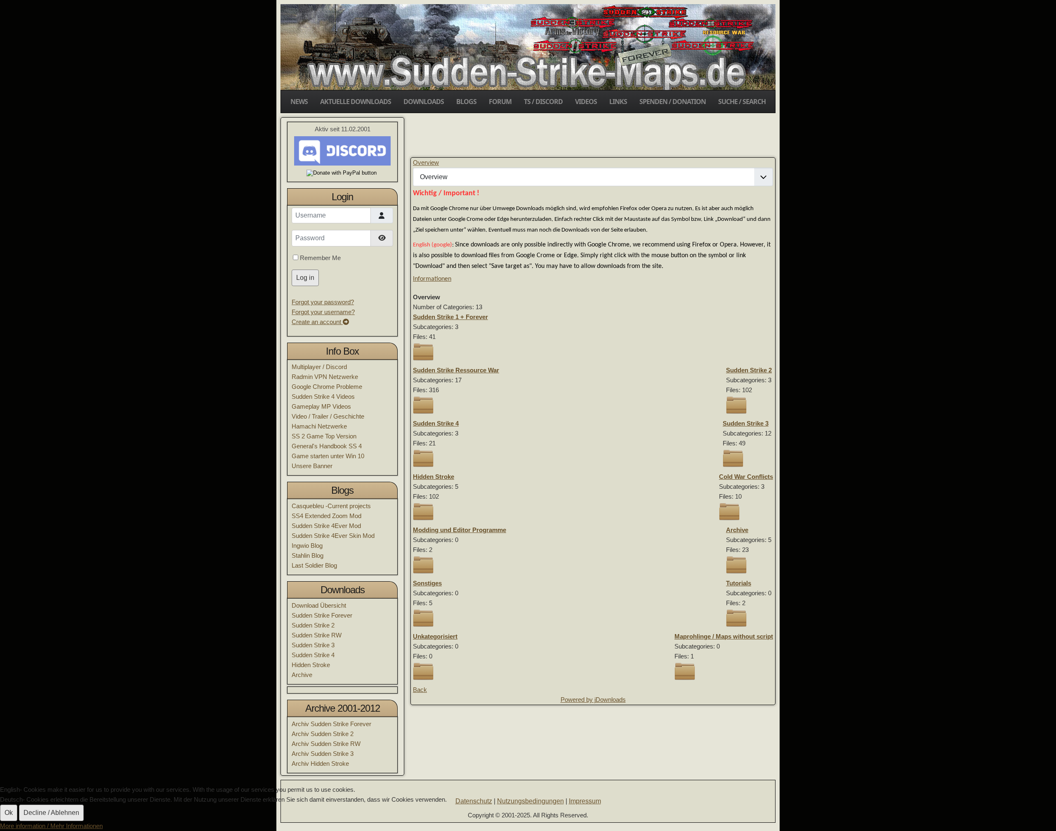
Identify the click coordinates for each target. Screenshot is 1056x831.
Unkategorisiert (435, 636)
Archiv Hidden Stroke (320, 763)
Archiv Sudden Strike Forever (331, 723)
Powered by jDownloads (593, 699)
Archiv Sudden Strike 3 (323, 753)
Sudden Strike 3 (313, 645)
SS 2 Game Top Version (324, 436)
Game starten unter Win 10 (328, 455)
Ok (9, 812)
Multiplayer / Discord (319, 366)
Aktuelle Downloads (355, 101)
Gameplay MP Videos (321, 406)
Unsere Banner (312, 465)
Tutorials (738, 583)
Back (420, 689)
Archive (302, 674)
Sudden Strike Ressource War (456, 370)
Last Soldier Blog (314, 565)
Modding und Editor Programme (459, 529)
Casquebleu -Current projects (331, 505)
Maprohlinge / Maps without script (723, 636)
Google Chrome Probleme (327, 386)
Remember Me (320, 257)
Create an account (317, 321)
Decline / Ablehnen (51, 812)
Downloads (423, 101)
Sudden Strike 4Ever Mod (326, 525)
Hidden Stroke (311, 664)
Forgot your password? (323, 301)
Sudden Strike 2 (313, 625)
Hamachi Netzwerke (319, 426)
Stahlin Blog (307, 555)
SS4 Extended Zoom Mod (326, 515)
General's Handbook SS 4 (327, 446)
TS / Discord (543, 101)
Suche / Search (742, 101)
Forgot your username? (323, 311)
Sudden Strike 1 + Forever (450, 316)
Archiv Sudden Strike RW (326, 743)
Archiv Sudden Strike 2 (323, 733)
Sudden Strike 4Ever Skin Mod (333, 535)
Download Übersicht (319, 605)
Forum (500, 101)
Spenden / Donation (672, 101)
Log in (305, 277)
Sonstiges (427, 583)
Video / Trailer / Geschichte (328, 416)
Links (618, 101)
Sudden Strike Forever (322, 615)
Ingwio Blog (307, 545)
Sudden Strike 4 (313, 654)
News (299, 101)
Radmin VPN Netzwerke (325, 376)
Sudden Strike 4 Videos (323, 396)
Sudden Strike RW (317, 635)
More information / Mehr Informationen (51, 825)
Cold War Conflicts (746, 476)
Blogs (466, 101)
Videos (586, 101)
